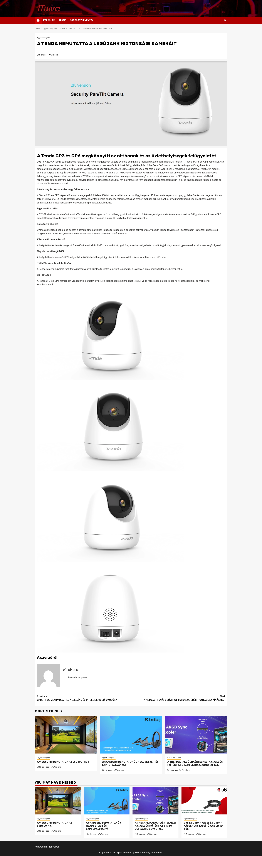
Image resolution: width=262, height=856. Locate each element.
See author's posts (77, 677)
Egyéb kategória (43, 38)
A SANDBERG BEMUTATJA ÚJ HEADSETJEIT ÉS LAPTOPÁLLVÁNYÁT (103, 826)
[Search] (225, 20)
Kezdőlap (49, 20)
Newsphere (141, 852)
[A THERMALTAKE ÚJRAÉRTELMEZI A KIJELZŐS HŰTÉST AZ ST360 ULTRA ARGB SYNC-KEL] (196, 735)
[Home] (38, 20)
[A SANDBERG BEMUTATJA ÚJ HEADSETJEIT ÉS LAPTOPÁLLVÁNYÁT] (131, 735)
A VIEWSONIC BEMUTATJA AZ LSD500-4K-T (63, 761)
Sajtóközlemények (81, 20)
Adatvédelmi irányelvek (47, 846)
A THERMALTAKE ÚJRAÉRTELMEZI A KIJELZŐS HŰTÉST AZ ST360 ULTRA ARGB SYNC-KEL (195, 763)
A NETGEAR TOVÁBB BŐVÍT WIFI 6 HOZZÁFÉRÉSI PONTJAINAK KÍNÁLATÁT (184, 698)
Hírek (62, 20)
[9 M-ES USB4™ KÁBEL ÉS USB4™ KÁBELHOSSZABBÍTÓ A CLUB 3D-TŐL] (204, 800)
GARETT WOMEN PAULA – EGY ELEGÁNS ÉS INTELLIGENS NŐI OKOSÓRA (77, 698)
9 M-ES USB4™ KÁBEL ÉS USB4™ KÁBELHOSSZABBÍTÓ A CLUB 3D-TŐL (204, 826)
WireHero (54, 55)
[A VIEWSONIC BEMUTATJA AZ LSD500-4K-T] (66, 735)
